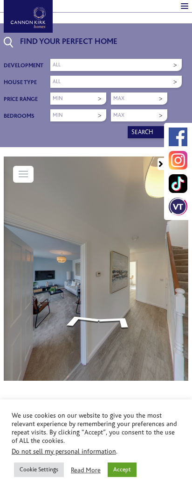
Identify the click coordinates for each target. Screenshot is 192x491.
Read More (86, 470)
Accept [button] (122, 469)
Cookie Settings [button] (39, 469)
